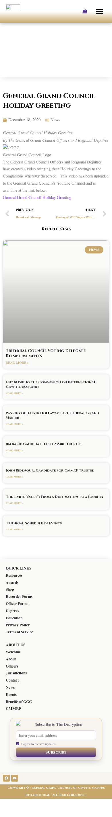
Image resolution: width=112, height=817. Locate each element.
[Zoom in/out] (8, 803)
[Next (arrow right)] (25, 812)
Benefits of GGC (19, 701)
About (11, 659)
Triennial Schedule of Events (34, 523)
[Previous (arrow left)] (8, 812)
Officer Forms (17, 603)
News (10, 687)
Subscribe (56, 752)
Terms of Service (19, 632)
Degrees (12, 611)
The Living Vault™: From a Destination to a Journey (55, 496)
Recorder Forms (19, 596)
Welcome (13, 652)
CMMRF (13, 708)
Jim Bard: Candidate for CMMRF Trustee (43, 444)
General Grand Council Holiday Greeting (37, 197)
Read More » (17, 362)
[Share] (42, 803)
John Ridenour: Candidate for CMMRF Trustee (50, 470)
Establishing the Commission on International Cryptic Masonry (51, 384)
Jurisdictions (16, 673)
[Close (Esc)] (60, 803)
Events (11, 694)
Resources (14, 575)
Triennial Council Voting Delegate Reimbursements (46, 353)
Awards (12, 582)
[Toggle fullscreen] (25, 803)
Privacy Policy (18, 625)
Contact (12, 680)
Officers (12, 666)
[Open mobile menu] (100, 11)
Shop (10, 589)
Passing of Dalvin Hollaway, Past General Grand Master (52, 415)
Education (14, 618)
